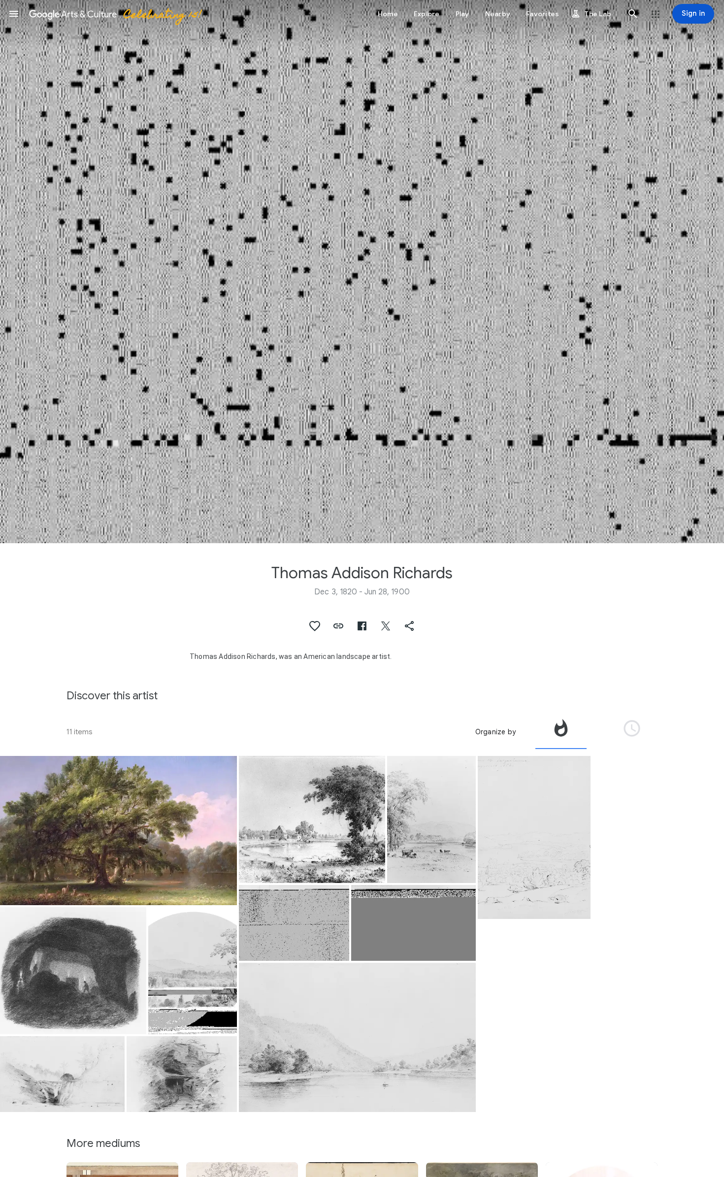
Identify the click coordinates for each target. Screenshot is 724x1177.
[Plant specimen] (118, 830)
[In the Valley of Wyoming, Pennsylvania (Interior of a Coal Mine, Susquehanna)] (73, 971)
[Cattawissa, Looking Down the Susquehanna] (534, 837)
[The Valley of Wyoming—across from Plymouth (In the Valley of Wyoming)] (192, 971)
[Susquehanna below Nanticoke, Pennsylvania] (431, 819)
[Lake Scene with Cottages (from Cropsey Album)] (312, 819)
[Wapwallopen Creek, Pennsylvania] (62, 1074)
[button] (14, 14)
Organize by (495, 731)
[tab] (561, 732)
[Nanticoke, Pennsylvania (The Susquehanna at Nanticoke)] (357, 1037)
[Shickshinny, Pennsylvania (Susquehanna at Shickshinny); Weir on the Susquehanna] (294, 923)
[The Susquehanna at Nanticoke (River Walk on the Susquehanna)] (413, 923)
